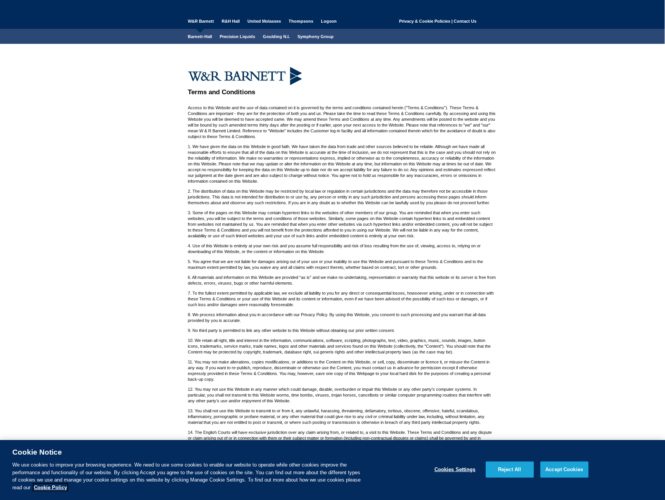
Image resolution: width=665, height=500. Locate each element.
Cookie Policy (50, 487)
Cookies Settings (455, 469)
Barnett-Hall (200, 36)
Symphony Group (315, 36)
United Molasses (264, 21)
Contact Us (465, 21)
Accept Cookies (564, 469)
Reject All (509, 469)
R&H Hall (231, 21)
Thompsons (301, 21)
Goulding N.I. (276, 36)
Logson (329, 21)
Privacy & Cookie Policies (424, 21)
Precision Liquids (237, 36)
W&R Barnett (201, 21)
